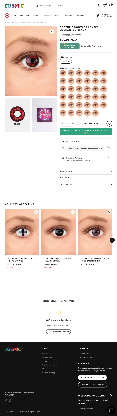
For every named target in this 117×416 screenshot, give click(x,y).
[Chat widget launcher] (111, 410)
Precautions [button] (66, 184)
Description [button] (66, 171)
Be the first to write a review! (59, 332)
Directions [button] (65, 178)
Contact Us (84, 353)
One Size (65, 61)
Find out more (97, 46)
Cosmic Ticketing (48, 373)
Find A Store (47, 353)
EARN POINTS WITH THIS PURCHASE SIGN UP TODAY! (86, 130)
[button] (110, 5)
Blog (44, 369)
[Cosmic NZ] (14, 6)
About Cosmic (47, 357)
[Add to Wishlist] (36, 212)
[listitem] (63, 73)
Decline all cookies (93, 384)
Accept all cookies (92, 377)
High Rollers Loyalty (49, 365)
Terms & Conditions (87, 357)
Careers (45, 361)
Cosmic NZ (23, 412)
